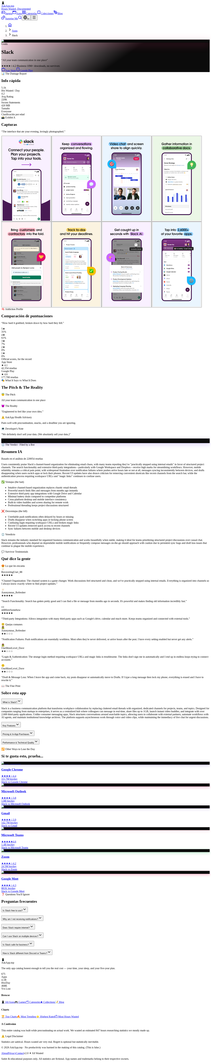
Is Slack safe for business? (16, 944)
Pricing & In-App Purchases (16, 734)
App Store (10, 70)
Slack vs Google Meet (12, 891)
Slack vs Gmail (9, 825)
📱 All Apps (8, 1002)
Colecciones (47, 13)
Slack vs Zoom (9, 869)
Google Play (26, 70)
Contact (20, 1053)
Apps (19, 13)
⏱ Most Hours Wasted (67, 1016)
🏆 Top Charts (9, 1016)
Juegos (8, 13)
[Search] (20, 18)
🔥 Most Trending (26, 1016)
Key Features (9, 725)
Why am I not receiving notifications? (20, 919)
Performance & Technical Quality (18, 742)
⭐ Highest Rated (45, 1016)
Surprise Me (11, 18)
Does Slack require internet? (16, 927)
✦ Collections (47, 1002)
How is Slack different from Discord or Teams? (25, 953)
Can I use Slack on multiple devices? (20, 936)
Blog (60, 13)
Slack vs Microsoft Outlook (15, 803)
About (4, 1053)
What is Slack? (10, 702)
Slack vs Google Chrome (14, 782)
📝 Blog (59, 1002)
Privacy (12, 1053)
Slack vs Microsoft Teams (14, 847)
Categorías (31, 13)
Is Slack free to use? (13, 910)
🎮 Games (20, 1002)
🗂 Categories (33, 1002)
